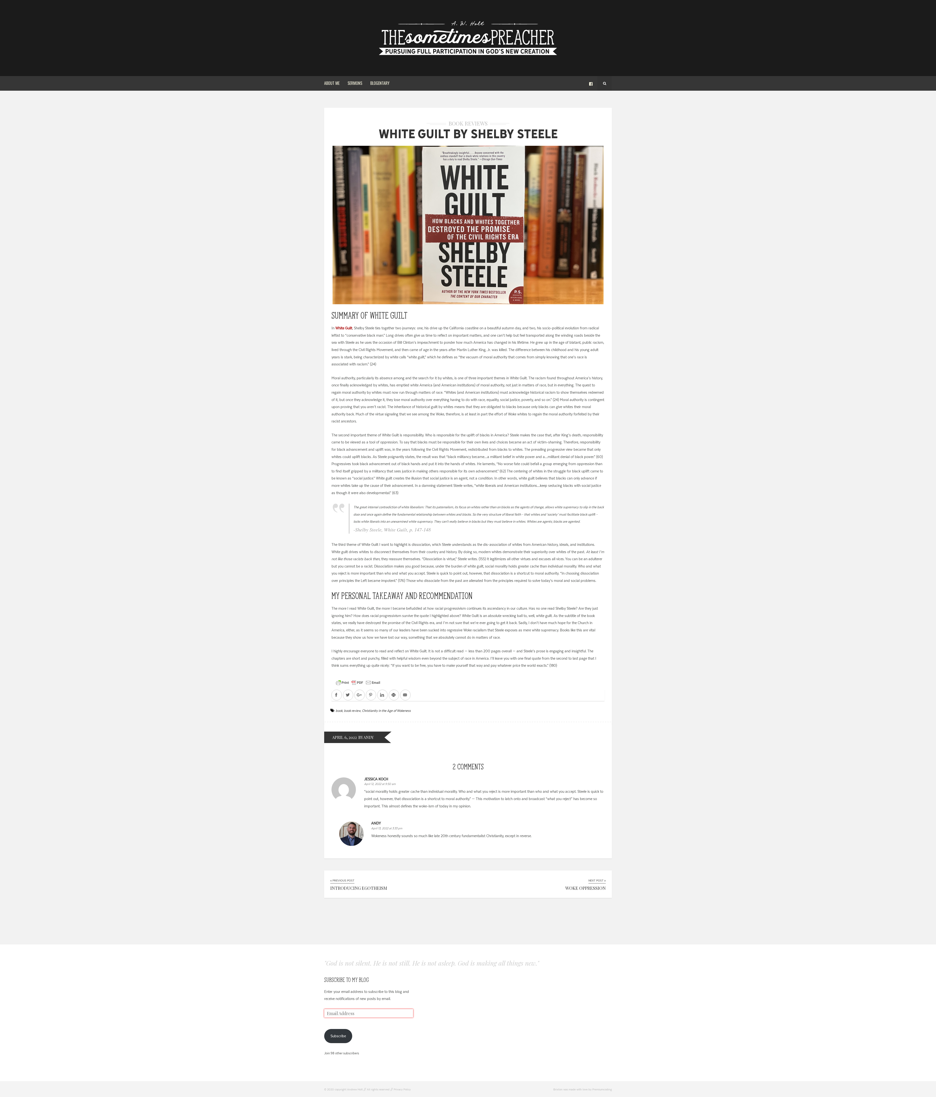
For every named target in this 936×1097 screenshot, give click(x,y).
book (339, 711)
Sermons (355, 83)
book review (352, 711)
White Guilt (343, 328)
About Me (332, 83)
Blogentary (380, 83)
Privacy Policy (402, 1089)
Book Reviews (468, 123)
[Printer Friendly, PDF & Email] (358, 682)
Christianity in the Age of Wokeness (386, 711)
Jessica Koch (376, 779)
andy (376, 823)
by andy (366, 737)
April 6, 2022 (344, 737)
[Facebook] (591, 83)
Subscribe (338, 1036)
